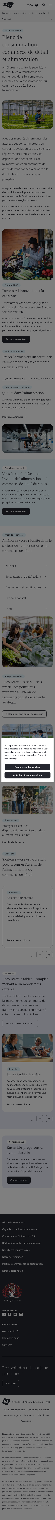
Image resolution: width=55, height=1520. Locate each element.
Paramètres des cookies (27, 767)
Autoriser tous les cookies (27, 775)
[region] (27, 760)
